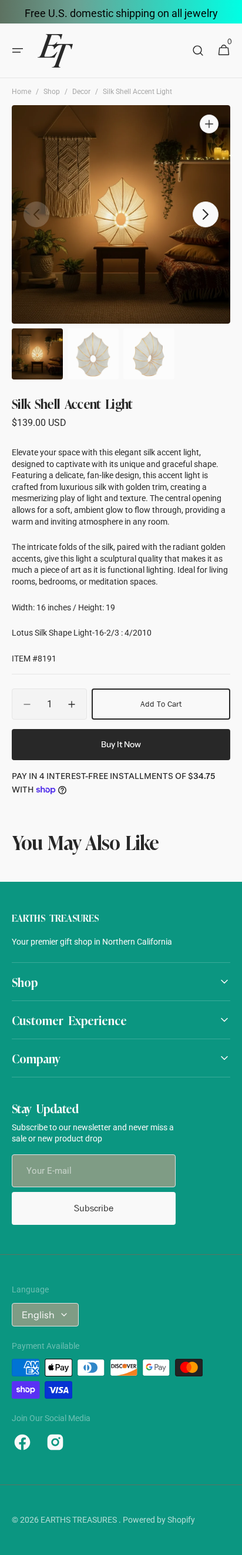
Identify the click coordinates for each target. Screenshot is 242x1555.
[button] (18, 50)
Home (21, 92)
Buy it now (121, 744)
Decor (81, 92)
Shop (51, 92)
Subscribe (93, 1208)
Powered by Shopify (159, 1519)
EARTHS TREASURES (80, 1519)
